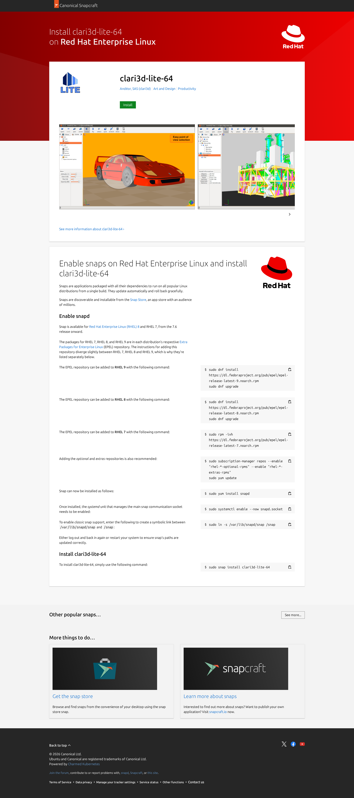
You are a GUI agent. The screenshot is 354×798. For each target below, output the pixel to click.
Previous (278, 214)
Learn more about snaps (210, 696)
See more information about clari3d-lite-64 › (91, 229)
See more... (293, 615)
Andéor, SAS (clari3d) (136, 88)
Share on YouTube (302, 744)
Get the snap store (73, 696)
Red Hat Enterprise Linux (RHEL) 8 (114, 326)
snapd (125, 772)
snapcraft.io (218, 712)
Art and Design (164, 88)
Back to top (58, 745)
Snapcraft (136, 772)
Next (289, 214)
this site (153, 772)
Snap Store (138, 299)
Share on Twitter (284, 744)
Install (127, 105)
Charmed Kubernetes (84, 764)
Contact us (196, 782)
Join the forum (59, 772)
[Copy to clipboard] (289, 369)
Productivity (187, 88)
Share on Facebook (293, 744)
